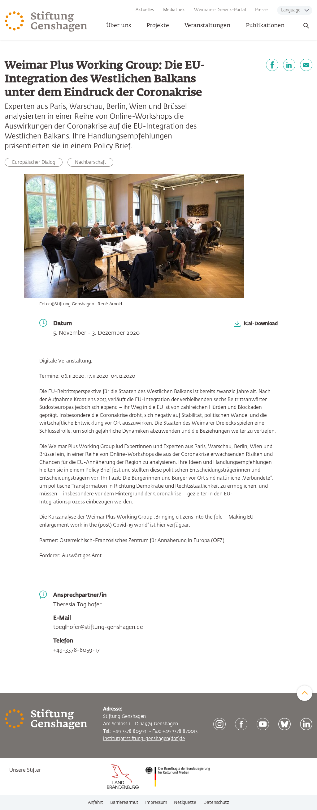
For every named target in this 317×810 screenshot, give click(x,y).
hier (161, 525)
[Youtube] (263, 724)
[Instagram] (219, 724)
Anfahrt (95, 802)
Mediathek (174, 10)
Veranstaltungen (207, 25)
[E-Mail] (306, 65)
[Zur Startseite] (46, 22)
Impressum (156, 802)
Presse (261, 10)
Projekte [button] (157, 25)
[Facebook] (272, 65)
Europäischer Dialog (33, 162)
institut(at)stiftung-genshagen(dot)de (144, 738)
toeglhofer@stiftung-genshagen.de (98, 627)
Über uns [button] (118, 25)
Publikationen (265, 25)
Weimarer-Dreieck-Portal (220, 10)
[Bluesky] (284, 724)
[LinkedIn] (289, 65)
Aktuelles (145, 10)
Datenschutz (216, 802)
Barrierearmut (124, 802)
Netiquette (185, 802)
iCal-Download (261, 323)
